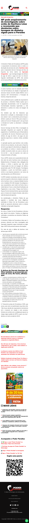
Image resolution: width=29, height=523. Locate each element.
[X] (7, 326)
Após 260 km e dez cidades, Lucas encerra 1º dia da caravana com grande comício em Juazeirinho (14, 367)
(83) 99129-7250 (15, 511)
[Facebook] (2, 326)
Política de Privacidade (14, 498)
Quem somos (14, 495)
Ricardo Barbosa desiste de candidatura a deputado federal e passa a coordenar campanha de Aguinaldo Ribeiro (13, 338)
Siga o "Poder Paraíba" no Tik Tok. (12, 453)
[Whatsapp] (5, 326)
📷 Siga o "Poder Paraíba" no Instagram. (12, 450)
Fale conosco (14, 501)
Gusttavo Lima (23, 68)
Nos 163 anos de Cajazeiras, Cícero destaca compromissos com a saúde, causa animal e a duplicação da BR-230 (14, 345)
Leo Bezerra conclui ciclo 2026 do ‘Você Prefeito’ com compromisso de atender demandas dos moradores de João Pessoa (13, 352)
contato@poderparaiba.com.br (15, 512)
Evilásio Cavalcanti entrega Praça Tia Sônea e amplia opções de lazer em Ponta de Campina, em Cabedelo (14, 360)
